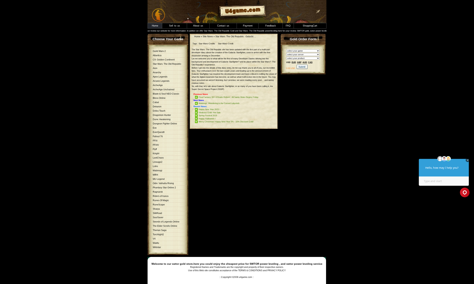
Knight (156, 153)
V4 (154, 238)
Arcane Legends (161, 81)
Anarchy (157, 72)
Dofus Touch (159, 111)
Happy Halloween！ (207, 119)
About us (198, 25)
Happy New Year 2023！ (210, 109)
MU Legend (159, 179)
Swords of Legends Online (166, 221)
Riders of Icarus (160, 196)
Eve (155, 128)
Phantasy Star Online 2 (164, 187)
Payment (248, 25)
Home (155, 25)
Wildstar (157, 247)
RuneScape (159, 204)
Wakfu (156, 243)
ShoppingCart (310, 25)
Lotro (155, 166)
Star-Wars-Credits (207, 43)
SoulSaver (158, 217)
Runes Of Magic (161, 200)
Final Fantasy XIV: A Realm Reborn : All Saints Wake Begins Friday (228, 97)
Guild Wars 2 (159, 51)
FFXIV (156, 145)
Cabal (156, 102)
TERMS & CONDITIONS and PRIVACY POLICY (262, 270)
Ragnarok (158, 192)
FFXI (155, 140)
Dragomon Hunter (162, 115)
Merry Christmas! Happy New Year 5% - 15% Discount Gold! (226, 121)
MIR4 (155, 175)
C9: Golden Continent (164, 59)
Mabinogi (157, 170)
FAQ (288, 25)
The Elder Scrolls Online (165, 226)
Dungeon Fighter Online (165, 123)
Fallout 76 (158, 136)
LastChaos (158, 157)
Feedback (270, 25)
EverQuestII (158, 132)
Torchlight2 (158, 234)
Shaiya (156, 209)
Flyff (155, 149)
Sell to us (174, 25)
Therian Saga (159, 230)
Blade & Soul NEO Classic (166, 94)
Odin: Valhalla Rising (163, 183)
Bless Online (159, 98)
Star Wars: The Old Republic (167, 64)
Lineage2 (157, 162)
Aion (155, 68)
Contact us (223, 25)
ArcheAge (158, 85)
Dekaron (157, 106)
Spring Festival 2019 (208, 115)
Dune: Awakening (162, 119)
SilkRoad (157, 213)
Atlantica (157, 55)
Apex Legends (160, 76)
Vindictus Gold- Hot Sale (210, 112)
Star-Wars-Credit (225, 43)
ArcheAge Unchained (163, 89)
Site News (208, 36)
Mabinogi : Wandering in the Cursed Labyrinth (219, 103)
